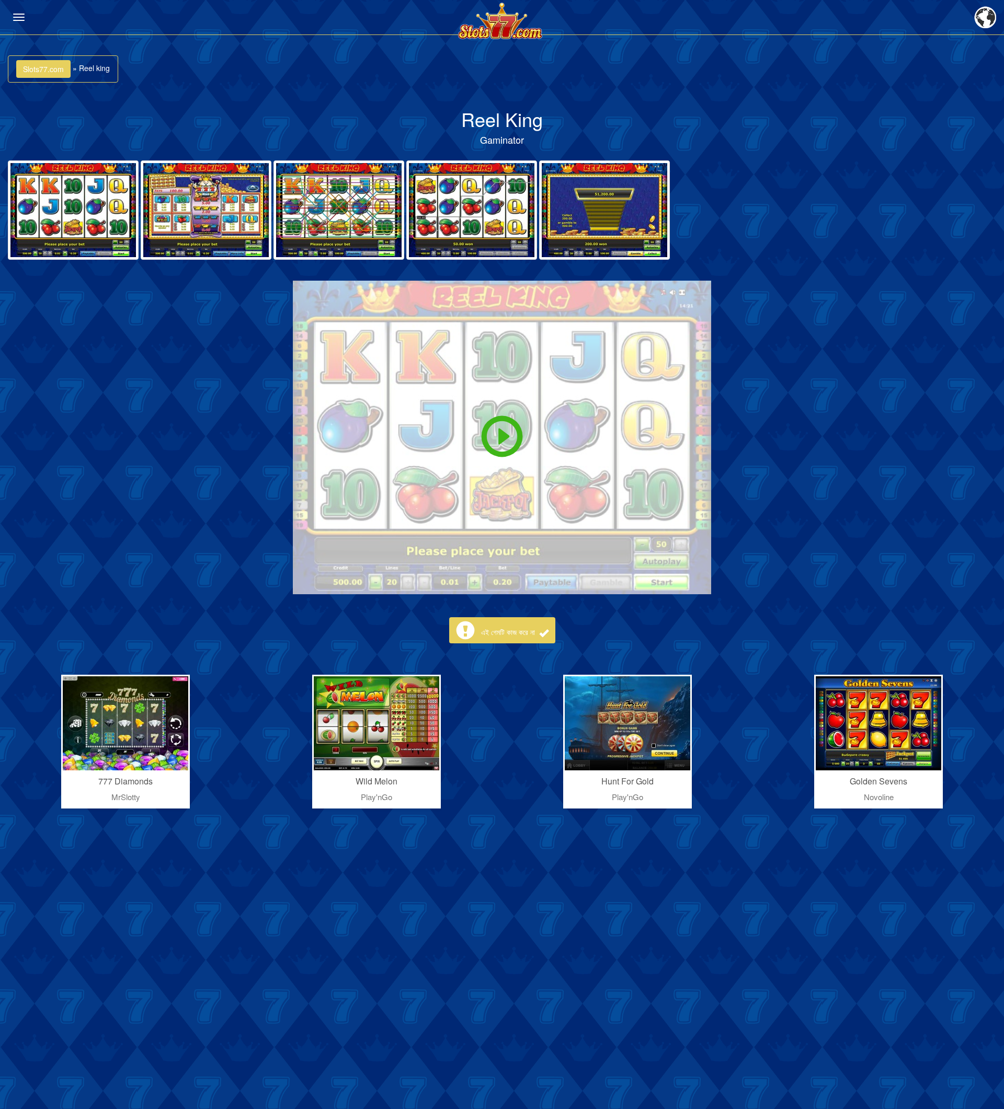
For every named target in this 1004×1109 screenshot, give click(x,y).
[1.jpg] (73, 210)
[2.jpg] (206, 210)
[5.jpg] (604, 210)
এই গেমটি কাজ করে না (509, 632)
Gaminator (502, 139)
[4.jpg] (471, 210)
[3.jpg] (338, 210)
